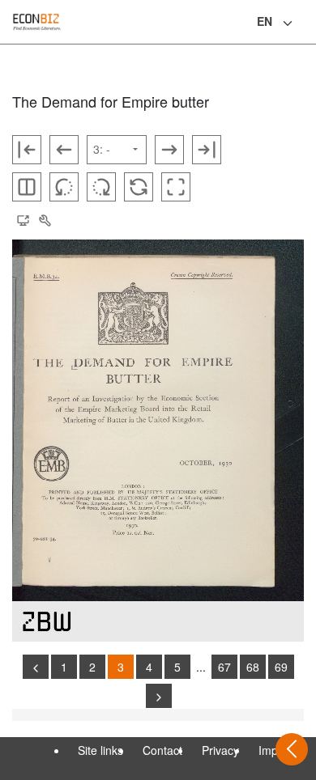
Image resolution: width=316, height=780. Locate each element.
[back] (36, 667)
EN (264, 21)
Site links (100, 750)
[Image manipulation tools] (44, 220)
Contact (162, 750)
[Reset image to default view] (138, 187)
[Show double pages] (27, 187)
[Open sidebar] (291, 749)
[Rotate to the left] (64, 187)
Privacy (220, 750)
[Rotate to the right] (101, 187)
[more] (159, 696)
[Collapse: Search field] (302, 23)
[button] (22, 220)
